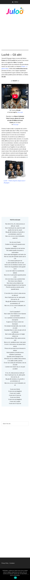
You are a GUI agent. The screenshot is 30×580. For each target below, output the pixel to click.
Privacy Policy (5, 563)
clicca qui (20, 112)
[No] (28, 574)
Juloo (15, 10)
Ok (15, 577)
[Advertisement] (15, 32)
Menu (16, 2)
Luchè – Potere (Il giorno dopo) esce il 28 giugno (14, 181)
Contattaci (12, 563)
